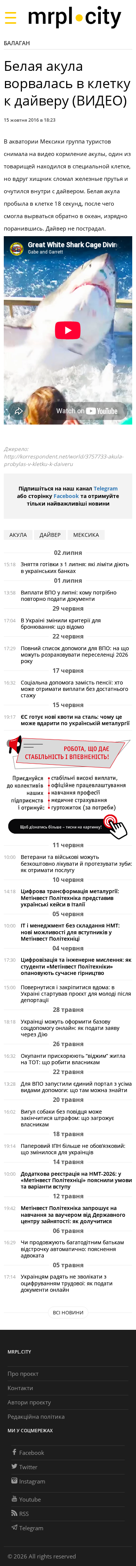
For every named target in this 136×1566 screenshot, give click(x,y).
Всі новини (68, 1312)
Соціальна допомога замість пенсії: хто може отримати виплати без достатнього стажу (74, 688)
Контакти (20, 1388)
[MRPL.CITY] (74, 17)
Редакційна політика (36, 1416)
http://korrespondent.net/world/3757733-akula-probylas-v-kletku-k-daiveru (64, 460)
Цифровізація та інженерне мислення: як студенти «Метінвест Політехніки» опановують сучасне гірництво (76, 966)
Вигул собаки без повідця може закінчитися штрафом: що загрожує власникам (67, 1118)
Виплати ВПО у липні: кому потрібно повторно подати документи (68, 595)
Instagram (32, 1481)
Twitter (28, 1467)
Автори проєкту (29, 1402)
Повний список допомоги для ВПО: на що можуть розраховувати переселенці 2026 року (75, 654)
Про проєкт (23, 1373)
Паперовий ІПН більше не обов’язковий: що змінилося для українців (73, 1149)
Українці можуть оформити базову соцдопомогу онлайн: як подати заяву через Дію (70, 1027)
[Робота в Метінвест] (68, 787)
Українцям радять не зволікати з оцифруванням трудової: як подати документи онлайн (67, 1283)
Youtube (30, 1499)
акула (18, 534)
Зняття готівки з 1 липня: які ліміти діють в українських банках (75, 567)
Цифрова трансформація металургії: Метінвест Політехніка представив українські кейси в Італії (70, 897)
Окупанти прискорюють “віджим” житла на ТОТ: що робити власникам (73, 1059)
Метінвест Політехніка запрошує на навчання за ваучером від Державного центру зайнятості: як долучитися (73, 1214)
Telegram (106, 488)
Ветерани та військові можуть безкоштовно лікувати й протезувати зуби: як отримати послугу (76, 863)
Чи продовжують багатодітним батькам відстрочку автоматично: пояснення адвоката (72, 1248)
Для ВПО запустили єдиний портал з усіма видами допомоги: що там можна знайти (76, 1086)
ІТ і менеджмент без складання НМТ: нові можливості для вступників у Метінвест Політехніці (70, 931)
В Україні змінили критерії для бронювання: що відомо (61, 623)
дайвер (50, 534)
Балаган (17, 43)
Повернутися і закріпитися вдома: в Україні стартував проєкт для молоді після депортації (76, 993)
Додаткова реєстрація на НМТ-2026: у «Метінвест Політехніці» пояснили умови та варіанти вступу (76, 1180)
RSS (24, 1513)
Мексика (86, 534)
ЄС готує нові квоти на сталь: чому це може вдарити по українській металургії (75, 719)
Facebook (66, 496)
